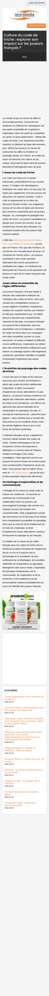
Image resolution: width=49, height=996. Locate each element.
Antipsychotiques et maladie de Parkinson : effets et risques (20, 749)
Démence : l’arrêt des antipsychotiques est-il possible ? (23, 771)
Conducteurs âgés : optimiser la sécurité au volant (20, 804)
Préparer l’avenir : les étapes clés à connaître (22, 782)
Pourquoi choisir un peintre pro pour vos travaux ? (24, 760)
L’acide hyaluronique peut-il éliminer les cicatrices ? (24, 697)
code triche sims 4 (19, 472)
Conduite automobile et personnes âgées (21, 793)
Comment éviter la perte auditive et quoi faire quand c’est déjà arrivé (24, 708)
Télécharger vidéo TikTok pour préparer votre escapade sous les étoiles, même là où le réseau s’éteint (24, 721)
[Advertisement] (24, 88)
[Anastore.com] (21, 611)
